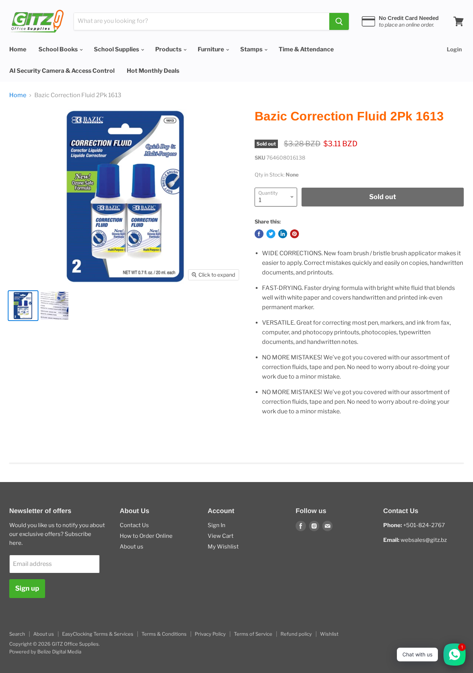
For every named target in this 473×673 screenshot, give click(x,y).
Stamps (251, 49)
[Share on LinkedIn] (282, 233)
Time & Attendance (306, 49)
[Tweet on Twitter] (270, 233)
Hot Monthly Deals (153, 70)
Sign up (27, 588)
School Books (58, 49)
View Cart (221, 536)
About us (131, 546)
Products (169, 49)
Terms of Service (253, 634)
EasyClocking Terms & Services (97, 634)
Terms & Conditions (164, 634)
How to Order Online (146, 536)
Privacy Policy (210, 634)
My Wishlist (223, 546)
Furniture (211, 49)
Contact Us (134, 525)
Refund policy (296, 634)
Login (454, 49)
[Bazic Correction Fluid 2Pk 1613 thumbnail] (23, 305)
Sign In (216, 525)
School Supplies (117, 49)
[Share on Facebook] (259, 233)
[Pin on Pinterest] (294, 233)
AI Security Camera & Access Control (62, 70)
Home (17, 49)
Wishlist (329, 634)
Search (17, 634)
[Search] (339, 21)
